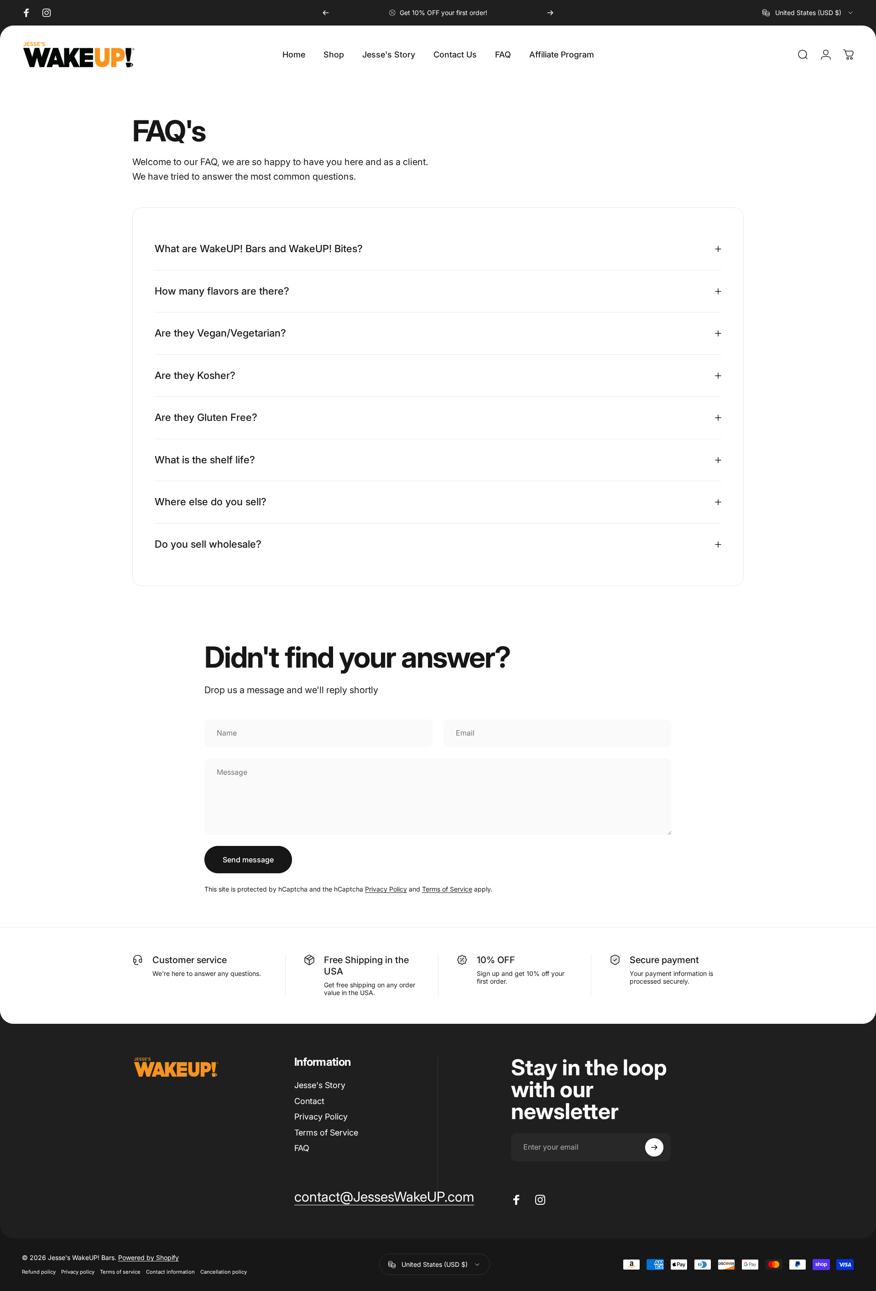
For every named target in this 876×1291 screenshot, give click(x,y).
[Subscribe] (654, 1147)
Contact (309, 1101)
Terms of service (120, 1272)
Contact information (170, 1272)
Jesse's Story (319, 1085)
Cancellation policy (223, 1272)
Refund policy (39, 1272)
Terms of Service (447, 889)
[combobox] (808, 13)
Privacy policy (77, 1272)
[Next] (550, 13)
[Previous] (326, 13)
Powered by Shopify (148, 1257)
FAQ (301, 1148)
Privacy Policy (386, 889)
